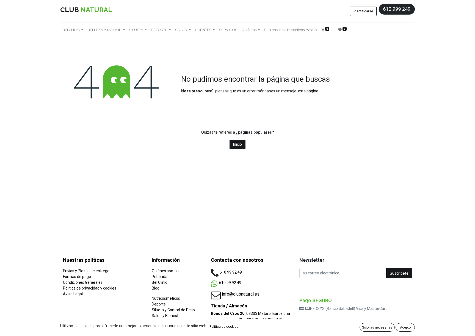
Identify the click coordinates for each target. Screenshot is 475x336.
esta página (308, 91)
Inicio (237, 144)
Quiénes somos (165, 271)
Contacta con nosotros (237, 260)
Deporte (159, 304)
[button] (399, 273)
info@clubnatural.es (240, 294)
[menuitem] (228, 30)
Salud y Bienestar (167, 315)
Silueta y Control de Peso (173, 310)
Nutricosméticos (166, 298)
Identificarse (363, 11)
